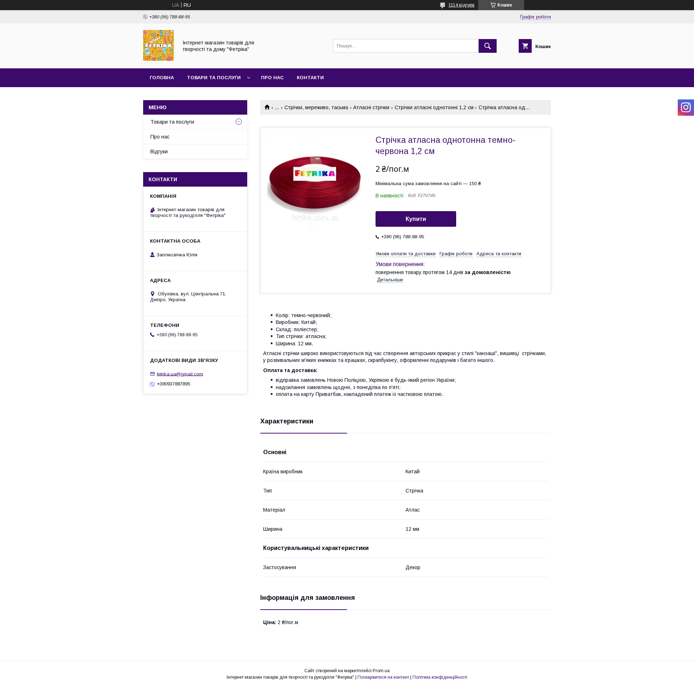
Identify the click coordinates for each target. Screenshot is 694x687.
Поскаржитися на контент (383, 677)
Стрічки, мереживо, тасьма (316, 107)
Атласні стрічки (371, 107)
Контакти (310, 77)
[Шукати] (488, 46)
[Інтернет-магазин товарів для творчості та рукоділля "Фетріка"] (158, 59)
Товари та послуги (214, 77)
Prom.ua (381, 670)
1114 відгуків (462, 5)
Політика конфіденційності (439, 677)
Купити (416, 219)
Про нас (272, 77)
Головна (162, 77)
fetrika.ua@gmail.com (180, 373)
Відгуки (159, 151)
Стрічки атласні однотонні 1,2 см (434, 107)
